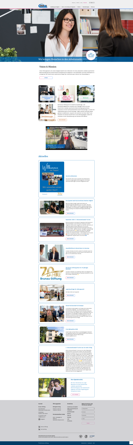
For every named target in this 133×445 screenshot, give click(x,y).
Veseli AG (55, 418)
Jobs (81, 2)
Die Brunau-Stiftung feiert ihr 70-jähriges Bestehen (77, 268)
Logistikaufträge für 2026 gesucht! (75, 289)
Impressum (89, 443)
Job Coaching (43, 429)
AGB (94, 443)
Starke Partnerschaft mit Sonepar (75, 305)
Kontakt (77, 2)
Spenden (84, 2)
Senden (88, 423)
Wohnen (79, 6)
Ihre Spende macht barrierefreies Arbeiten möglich (79, 200)
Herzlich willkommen (71, 176)
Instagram (42, 419)
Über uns (93, 6)
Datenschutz (84, 443)
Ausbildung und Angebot (54, 6)
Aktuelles (73, 2)
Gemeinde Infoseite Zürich (58, 420)
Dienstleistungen (86, 6)
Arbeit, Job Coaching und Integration (68, 6)
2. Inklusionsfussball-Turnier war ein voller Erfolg (79, 347)
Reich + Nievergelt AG (57, 417)
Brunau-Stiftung (44, 426)
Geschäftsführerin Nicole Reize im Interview (77, 248)
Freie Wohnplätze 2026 (72, 329)
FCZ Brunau (69, 420)
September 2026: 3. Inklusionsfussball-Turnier (78, 219)
